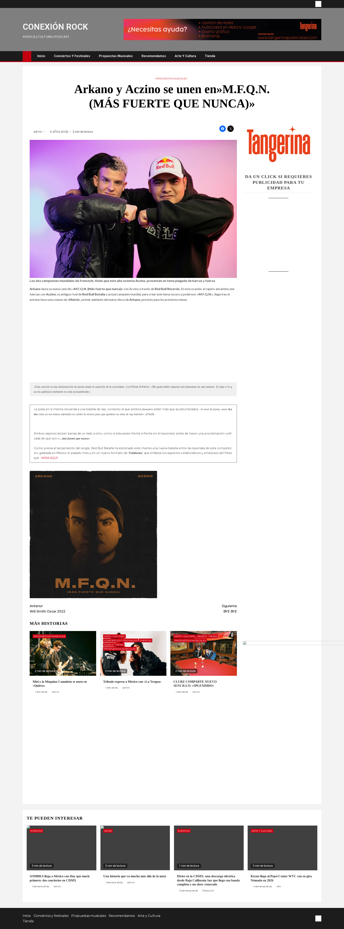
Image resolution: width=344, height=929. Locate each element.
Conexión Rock (55, 27)
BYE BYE (229, 608)
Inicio (41, 56)
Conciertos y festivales (72, 56)
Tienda (210, 56)
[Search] (317, 56)
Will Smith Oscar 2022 (47, 608)
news (119, 644)
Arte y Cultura (185, 56)
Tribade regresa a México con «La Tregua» (132, 681)
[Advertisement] (278, 231)
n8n (278, 886)
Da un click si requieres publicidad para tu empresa (278, 182)
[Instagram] (318, 4)
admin (38, 131)
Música (109, 644)
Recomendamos (154, 56)
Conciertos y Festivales (120, 640)
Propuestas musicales (116, 56)
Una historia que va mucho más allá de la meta (134, 876)
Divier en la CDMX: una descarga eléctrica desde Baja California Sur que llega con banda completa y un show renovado (208, 880)
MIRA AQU (49, 458)
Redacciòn (208, 890)
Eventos (145, 640)
